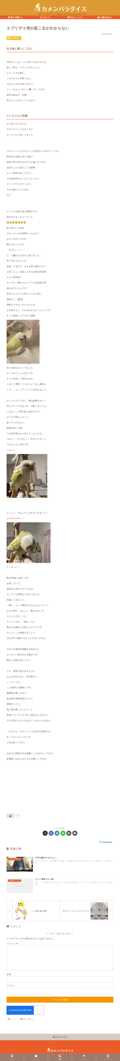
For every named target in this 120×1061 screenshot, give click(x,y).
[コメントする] (74, 833)
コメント (12, 943)
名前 (9, 974)
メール (10, 985)
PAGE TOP (61, 1037)
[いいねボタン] (10, 816)
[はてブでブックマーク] (57, 833)
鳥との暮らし (15, 38)
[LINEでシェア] (63, 833)
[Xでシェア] (45, 833)
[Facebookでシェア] (51, 833)
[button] (68, 833)
